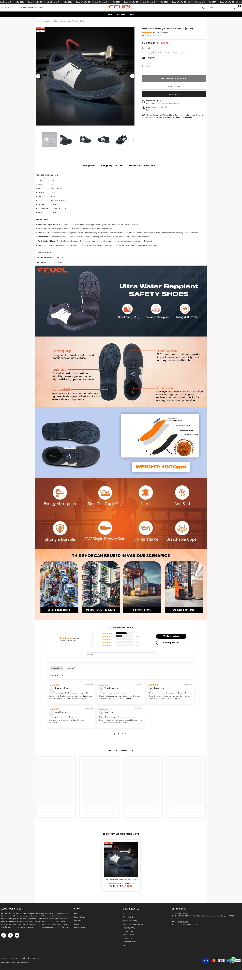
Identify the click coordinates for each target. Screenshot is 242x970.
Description (88, 165)
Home (38, 21)
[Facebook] (3, 935)
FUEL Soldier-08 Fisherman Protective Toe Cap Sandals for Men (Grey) (28, 961)
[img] (54, 685)
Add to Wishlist (174, 94)
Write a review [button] (171, 636)
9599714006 (39, 8)
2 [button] (118, 734)
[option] (85, 76)
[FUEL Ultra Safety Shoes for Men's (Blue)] (121, 859)
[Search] (215, 7)
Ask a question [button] (171, 642)
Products (47, 21)
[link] (121, 301)
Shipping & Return (112, 165)
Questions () (71, 668)
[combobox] (218, 7)
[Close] (48, 955)
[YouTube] (17, 935)
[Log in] (233, 7)
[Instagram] (10, 935)
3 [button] (122, 734)
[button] (38, 76)
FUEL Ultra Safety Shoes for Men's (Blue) (121, 880)
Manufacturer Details (142, 165)
